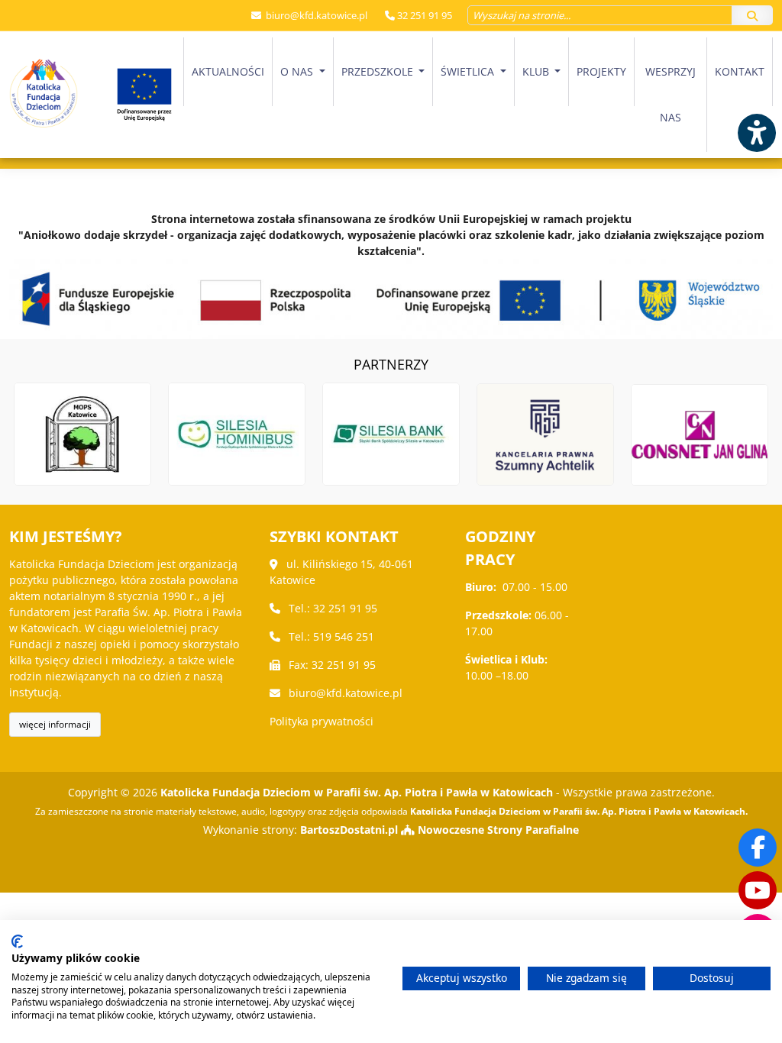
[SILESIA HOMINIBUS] (236, 434)
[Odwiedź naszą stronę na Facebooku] (757, 847)
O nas (298, 71)
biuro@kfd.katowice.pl (315, 15)
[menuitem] (228, 94)
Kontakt (739, 71)
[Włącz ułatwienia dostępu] (756, 133)
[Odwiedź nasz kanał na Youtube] (757, 890)
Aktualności (228, 71)
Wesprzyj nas (670, 94)
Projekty (601, 71)
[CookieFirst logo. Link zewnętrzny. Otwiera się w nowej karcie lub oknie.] (17, 941)
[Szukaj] (752, 15)
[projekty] (144, 95)
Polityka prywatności (321, 721)
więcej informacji (55, 724)
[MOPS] (82, 434)
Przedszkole (378, 71)
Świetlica (469, 71)
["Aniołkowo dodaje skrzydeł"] (391, 299)
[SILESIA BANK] (391, 434)
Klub (537, 71)
